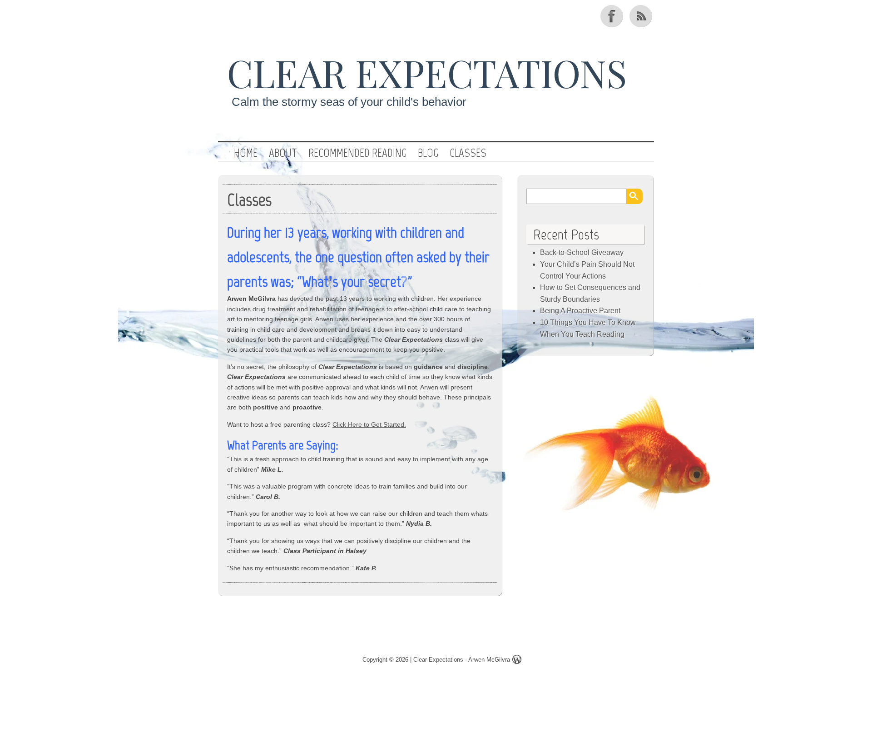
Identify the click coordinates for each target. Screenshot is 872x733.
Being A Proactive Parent (580, 310)
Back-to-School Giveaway (582, 252)
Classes (468, 153)
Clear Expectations (427, 72)
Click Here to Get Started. (369, 424)
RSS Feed (641, 16)
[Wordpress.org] (516, 661)
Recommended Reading (357, 153)
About (283, 153)
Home (246, 153)
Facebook (612, 16)
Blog (428, 153)
